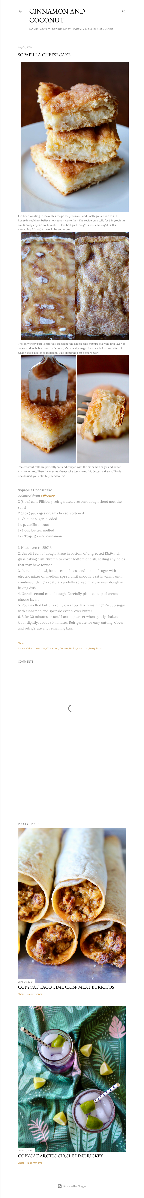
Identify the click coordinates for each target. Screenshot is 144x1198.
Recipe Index (61, 29)
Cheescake (39, 648)
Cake (29, 648)
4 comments (34, 994)
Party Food (95, 648)
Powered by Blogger (75, 1186)
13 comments (34, 1162)
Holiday (73, 648)
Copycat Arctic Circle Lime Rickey (60, 1156)
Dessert (63, 648)
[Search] (124, 10)
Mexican (83, 648)
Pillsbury (47, 496)
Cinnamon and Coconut (57, 15)
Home (33, 29)
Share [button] (21, 643)
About (45, 29)
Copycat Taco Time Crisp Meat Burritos (66, 987)
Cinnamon (52, 648)
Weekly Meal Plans (87, 29)
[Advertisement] (72, 787)
